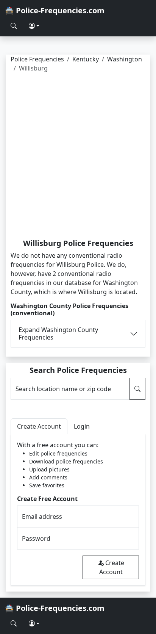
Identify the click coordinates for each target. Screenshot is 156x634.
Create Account (111, 567)
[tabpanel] (78, 509)
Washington (124, 59)
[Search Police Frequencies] (14, 25)
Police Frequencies (37, 59)
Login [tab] (82, 426)
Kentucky (85, 59)
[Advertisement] (78, 157)
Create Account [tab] (39, 426)
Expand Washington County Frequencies (58, 333)
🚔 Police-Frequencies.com (55, 10)
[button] (34, 25)
